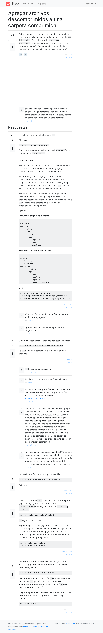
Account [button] (90, 3)
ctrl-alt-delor (31, 372)
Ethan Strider (67, 304)
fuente (69, 57)
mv (25, 54)
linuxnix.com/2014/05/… (36, 398)
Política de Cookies (30, 627)
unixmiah (30, 121)
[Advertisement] (45, 81)
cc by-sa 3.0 (70, 624)
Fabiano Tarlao (67, 551)
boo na (69, 54)
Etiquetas (41, 3)
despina (69, 609)
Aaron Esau (31, 320)
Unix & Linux (29, 3)
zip (21, 54)
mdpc (29, 467)
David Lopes (67, 490)
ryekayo (69, 359)
